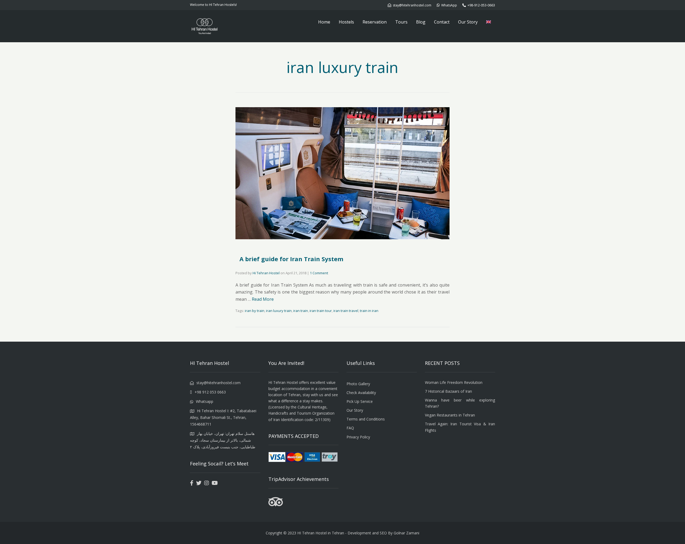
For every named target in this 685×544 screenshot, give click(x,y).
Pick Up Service (360, 401)
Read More (263, 299)
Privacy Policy (358, 436)
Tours (401, 22)
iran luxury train (279, 310)
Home (324, 22)
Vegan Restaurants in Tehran (450, 415)
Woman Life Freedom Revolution (453, 382)
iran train (300, 310)
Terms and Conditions (366, 419)
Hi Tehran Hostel (266, 273)
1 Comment (319, 273)
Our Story (468, 22)
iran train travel (345, 310)
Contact (442, 22)
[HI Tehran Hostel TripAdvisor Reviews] (275, 505)
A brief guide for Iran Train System (291, 259)
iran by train (254, 310)
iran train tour (321, 310)
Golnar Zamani (406, 532)
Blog (420, 22)
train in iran (369, 310)
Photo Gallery (358, 383)
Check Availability (361, 392)
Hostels (346, 22)
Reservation (375, 22)
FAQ (350, 427)
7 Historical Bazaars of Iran (448, 391)
